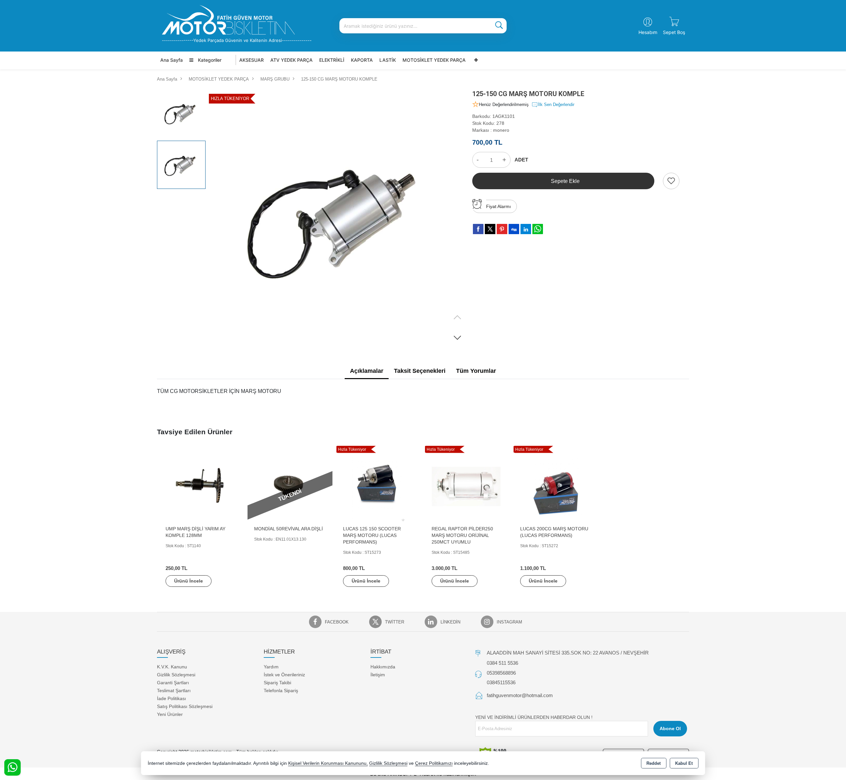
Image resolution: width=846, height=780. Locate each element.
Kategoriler (209, 60)
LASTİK (387, 60)
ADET (521, 159)
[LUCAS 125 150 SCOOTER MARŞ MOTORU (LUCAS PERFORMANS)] (378, 486)
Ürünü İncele (188, 581)
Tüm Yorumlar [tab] (476, 371)
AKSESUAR (251, 60)
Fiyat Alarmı (498, 206)
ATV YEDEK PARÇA (291, 60)
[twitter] (490, 229)
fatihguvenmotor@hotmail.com (520, 695)
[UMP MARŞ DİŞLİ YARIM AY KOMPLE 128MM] (201, 486)
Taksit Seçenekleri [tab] (419, 371)
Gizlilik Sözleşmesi (176, 674)
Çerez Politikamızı (434, 763)
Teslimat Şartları (174, 690)
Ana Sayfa (171, 60)
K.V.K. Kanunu (172, 666)
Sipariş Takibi (277, 682)
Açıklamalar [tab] (366, 371)
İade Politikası (171, 698)
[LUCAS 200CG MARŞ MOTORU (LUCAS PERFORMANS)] (556, 486)
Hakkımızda (382, 666)
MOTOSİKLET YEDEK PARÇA (434, 60)
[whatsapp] (537, 229)
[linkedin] (525, 229)
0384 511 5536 (502, 663)
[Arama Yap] (499, 25)
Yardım (271, 666)
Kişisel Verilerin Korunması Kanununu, (328, 763)
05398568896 (501, 673)
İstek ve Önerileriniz (284, 674)
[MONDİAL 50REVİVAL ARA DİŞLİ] (290, 486)
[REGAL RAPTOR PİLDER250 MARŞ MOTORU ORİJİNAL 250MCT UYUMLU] (467, 486)
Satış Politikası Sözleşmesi (184, 706)
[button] (457, 337)
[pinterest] (502, 229)
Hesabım (647, 32)
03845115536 (501, 682)
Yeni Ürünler (170, 714)
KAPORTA (362, 60)
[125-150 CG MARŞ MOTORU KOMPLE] (338, 218)
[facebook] (478, 229)
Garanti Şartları (173, 682)
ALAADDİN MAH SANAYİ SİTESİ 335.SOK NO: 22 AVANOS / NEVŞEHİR (568, 653)
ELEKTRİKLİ (331, 60)
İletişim (377, 674)
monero (501, 130)
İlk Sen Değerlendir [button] (556, 104)
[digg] (514, 229)
